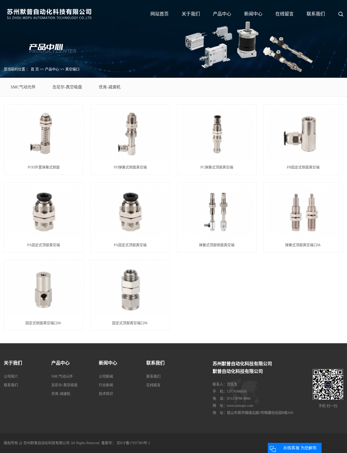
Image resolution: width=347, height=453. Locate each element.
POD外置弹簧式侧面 (44, 167)
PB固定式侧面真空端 (303, 167)
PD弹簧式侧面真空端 (130, 167)
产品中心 (222, 14)
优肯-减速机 (109, 87)
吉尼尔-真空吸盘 (67, 87)
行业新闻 (106, 385)
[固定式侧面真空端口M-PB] (44, 289)
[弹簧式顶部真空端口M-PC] (303, 211)
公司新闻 (106, 376)
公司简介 (11, 376)
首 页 (35, 69)
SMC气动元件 (23, 87)
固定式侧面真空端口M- (43, 323)
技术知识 (106, 394)
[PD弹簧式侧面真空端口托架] (130, 133)
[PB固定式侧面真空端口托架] (303, 133)
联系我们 (316, 14)
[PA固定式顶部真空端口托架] (44, 211)
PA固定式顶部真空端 (43, 245)
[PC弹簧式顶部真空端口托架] (217, 133)
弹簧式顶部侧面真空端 (216, 245)
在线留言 (284, 14)
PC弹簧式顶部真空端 (216, 167)
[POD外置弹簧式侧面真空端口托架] (44, 133)
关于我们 (191, 14)
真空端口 (72, 69)
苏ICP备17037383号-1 (133, 443)
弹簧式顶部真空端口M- (303, 245)
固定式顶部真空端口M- (130, 323)
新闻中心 (253, 14)
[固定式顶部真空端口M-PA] (130, 289)
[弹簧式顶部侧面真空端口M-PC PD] (217, 211)
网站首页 (159, 14)
